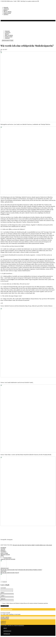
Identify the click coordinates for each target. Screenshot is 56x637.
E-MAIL (3, 595)
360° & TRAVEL (8, 11)
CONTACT (6, 14)
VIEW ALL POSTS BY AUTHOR (8, 559)
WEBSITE (3, 599)
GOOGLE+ (3, 550)
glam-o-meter (4, 553)
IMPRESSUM (7, 633)
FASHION (6, 7)
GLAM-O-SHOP (7, 13)
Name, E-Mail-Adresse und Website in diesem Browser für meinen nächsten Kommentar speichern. (25, 603)
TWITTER (3, 549)
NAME (3, 592)
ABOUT (5, 628)
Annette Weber (7, 557)
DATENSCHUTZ (7, 631)
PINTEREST (3, 551)
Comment (3, 587)
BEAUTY (6, 10)
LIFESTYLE (6, 9)
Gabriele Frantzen (5, 554)
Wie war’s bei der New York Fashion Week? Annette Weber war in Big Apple (32, 545)
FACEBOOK (3, 547)
